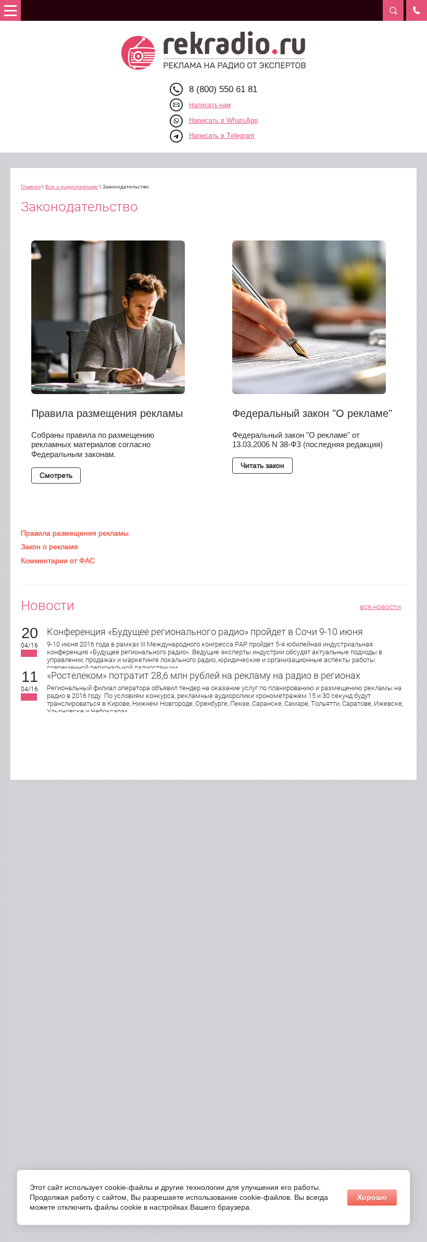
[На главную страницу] (213, 50)
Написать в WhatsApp (223, 120)
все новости (380, 606)
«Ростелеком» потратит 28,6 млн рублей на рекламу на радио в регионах (203, 675)
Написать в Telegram (222, 136)
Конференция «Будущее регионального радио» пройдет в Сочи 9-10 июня (205, 631)
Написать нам (210, 105)
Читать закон (262, 465)
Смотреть (56, 475)
